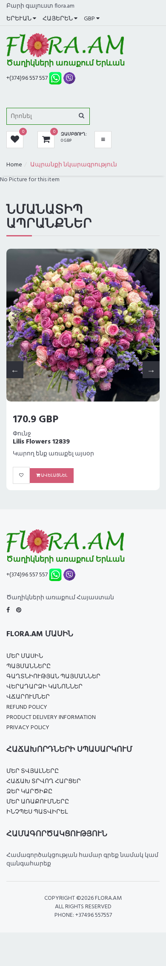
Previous (14, 369)
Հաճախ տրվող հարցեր (43, 781)
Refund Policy (26, 707)
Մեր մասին (24, 656)
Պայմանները (28, 666)
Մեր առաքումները (37, 802)
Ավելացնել (58, 475)
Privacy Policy (27, 728)
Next (151, 369)
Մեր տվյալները (32, 771)
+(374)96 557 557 (27, 78)
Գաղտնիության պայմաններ (53, 677)
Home (14, 165)
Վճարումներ (28, 697)
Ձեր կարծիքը (29, 792)
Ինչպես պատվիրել (37, 812)
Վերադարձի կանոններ (44, 687)
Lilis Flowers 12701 (46, 441)
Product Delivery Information (51, 717)
